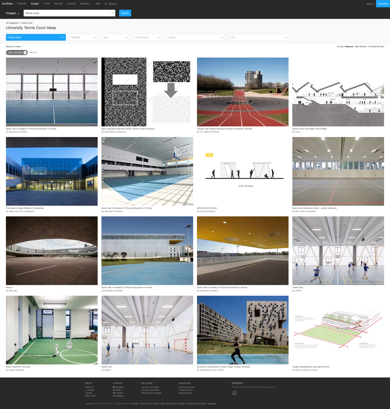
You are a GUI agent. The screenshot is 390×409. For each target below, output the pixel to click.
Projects (21, 3)
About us (89, 387)
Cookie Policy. (159, 403)
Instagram (119, 395)
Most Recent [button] (360, 46)
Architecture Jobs (186, 387)
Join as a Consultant (150, 389)
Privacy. (135, 403)
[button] (25, 52)
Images (35, 3)
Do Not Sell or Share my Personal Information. (186, 403)
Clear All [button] (33, 52)
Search (125, 13)
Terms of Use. (146, 403)
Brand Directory (185, 392)
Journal (71, 3)
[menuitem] (13, 13)
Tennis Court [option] (32, 13)
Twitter (118, 389)
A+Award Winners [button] (376, 46)
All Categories (12, 22)
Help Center (90, 395)
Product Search (185, 389)
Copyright (212, 403)
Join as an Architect (150, 387)
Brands (58, 3)
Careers (88, 392)
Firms (47, 3)
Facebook (119, 387)
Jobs (97, 3)
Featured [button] (349, 46)
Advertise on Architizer (151, 392)
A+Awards (89, 389)
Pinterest (119, 392)
